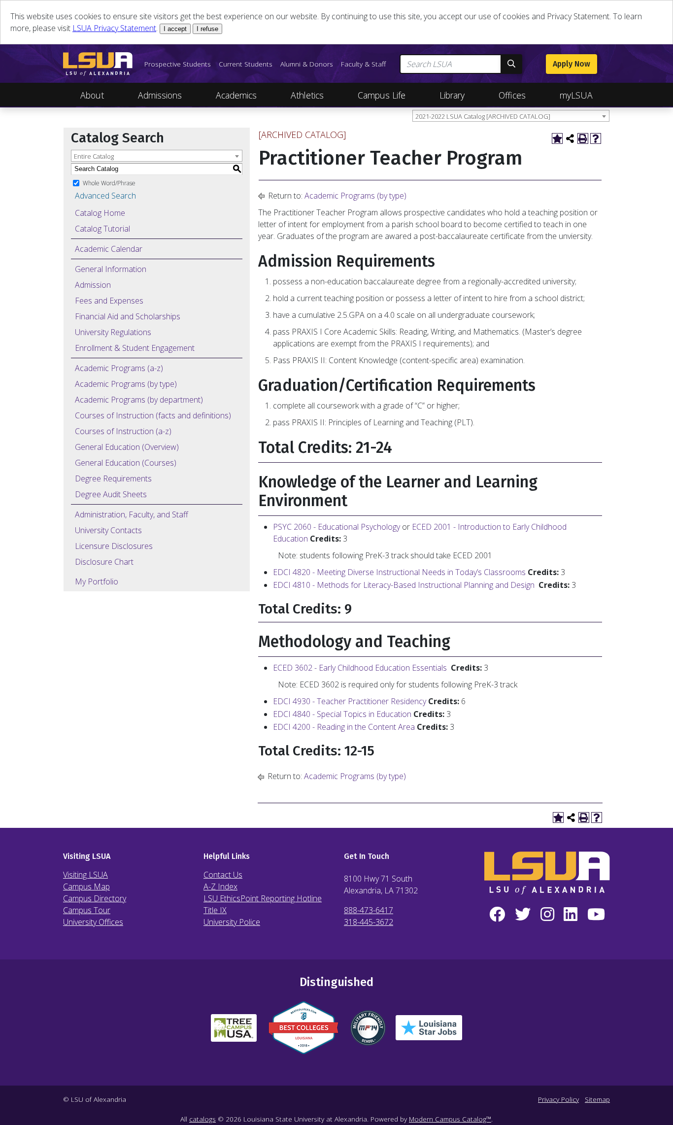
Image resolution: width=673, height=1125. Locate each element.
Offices (512, 95)
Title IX (215, 910)
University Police (231, 922)
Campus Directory (94, 898)
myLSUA (576, 95)
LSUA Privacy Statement (114, 28)
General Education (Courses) (125, 462)
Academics (236, 95)
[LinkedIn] (570, 914)
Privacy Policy (558, 1099)
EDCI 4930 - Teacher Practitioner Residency (349, 701)
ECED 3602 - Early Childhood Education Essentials (360, 667)
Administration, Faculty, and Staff (131, 514)
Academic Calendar (108, 248)
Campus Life (381, 95)
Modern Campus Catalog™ (450, 1119)
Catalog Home (100, 212)
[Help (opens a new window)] (595, 138)
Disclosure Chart (104, 561)
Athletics (307, 95)
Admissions (160, 95)
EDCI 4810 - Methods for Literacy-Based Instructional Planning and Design (404, 585)
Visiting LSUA (85, 874)
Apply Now (571, 63)
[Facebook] (497, 914)
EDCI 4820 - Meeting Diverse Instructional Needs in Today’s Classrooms (399, 572)
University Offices (93, 922)
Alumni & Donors (306, 63)
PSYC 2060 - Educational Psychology (336, 526)
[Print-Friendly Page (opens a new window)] (582, 138)
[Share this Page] (570, 138)
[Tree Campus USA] (234, 1032)
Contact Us (222, 874)
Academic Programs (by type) (126, 383)
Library (452, 95)
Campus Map (86, 886)
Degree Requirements (113, 478)
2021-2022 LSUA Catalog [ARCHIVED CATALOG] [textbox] (482, 116)
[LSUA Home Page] (98, 64)
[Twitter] (523, 914)
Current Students (245, 63)
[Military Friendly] (368, 1032)
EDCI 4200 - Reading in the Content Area (344, 726)
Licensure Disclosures (114, 546)
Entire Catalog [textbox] (94, 156)
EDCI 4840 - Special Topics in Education (342, 714)
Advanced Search (105, 195)
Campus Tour (86, 910)
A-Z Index (220, 886)
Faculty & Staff (363, 63)
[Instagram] (547, 914)
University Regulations (113, 332)
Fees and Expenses (109, 300)
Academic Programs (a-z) (119, 368)
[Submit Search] (511, 64)
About (92, 95)
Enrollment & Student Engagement (135, 347)
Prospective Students (177, 63)
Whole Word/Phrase (109, 182)
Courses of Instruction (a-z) (123, 431)
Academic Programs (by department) (139, 399)
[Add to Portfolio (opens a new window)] (557, 138)
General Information (110, 269)
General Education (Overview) (127, 447)
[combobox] (510, 116)
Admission (93, 284)
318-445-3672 (368, 922)
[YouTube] (596, 914)
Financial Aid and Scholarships (127, 316)
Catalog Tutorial (102, 228)
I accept (175, 29)
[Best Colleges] (303, 1031)
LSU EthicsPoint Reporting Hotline (262, 898)
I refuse (207, 29)
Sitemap (597, 1099)
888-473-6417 (368, 910)
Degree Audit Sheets (111, 494)
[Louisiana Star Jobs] (429, 1031)
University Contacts (108, 530)
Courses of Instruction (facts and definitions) (153, 415)
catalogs (202, 1119)
